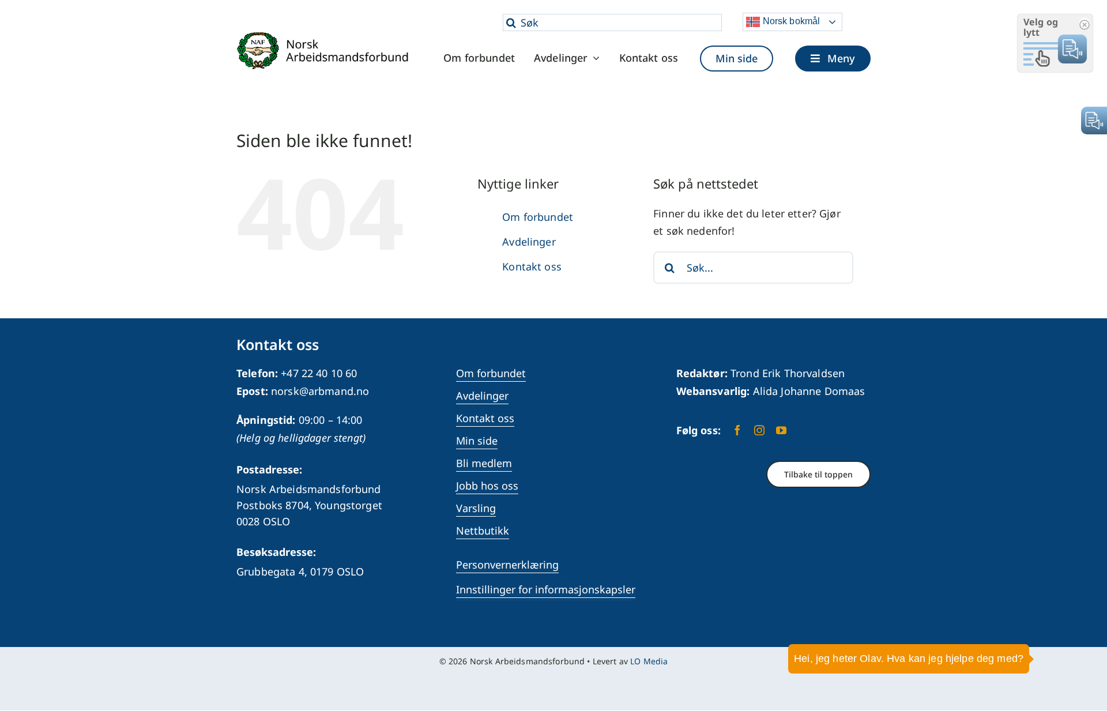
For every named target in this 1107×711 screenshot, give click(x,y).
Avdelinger (528, 242)
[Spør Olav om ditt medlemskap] (1081, 667)
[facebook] (737, 430)
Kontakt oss (532, 266)
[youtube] (781, 430)
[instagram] (759, 430)
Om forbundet (537, 217)
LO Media (649, 661)
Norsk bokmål (790, 21)
